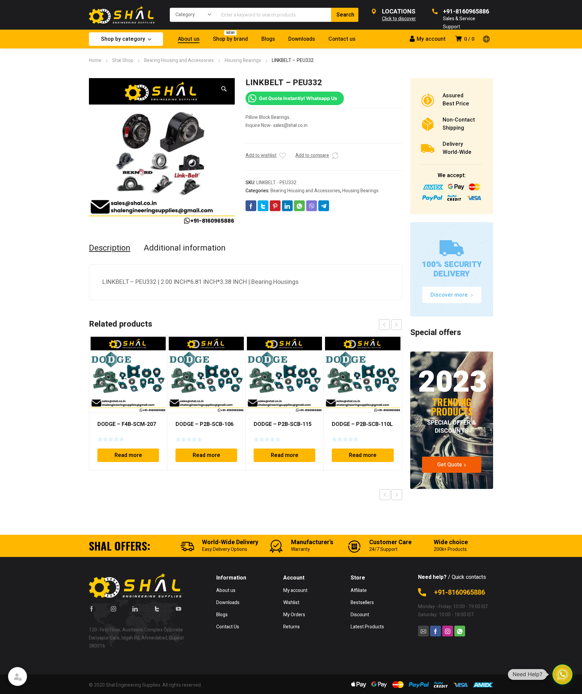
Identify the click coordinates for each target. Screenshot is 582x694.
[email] (423, 631)
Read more (128, 455)
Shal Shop (122, 60)
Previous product (385, 494)
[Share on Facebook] (251, 205)
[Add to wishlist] (282, 155)
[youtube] (178, 608)
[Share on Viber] (311, 205)
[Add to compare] (335, 155)
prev (384, 324)
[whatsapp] (459, 631)
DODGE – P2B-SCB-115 (283, 424)
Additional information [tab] (185, 248)
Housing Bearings (243, 60)
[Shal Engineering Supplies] (122, 15)
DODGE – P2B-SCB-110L (362, 424)
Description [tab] (109, 248)
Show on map (103, 659)
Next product (396, 494)
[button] (224, 89)
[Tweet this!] (263, 205)
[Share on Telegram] (323, 205)
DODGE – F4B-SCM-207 (126, 424)
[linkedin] (135, 608)
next (396, 324)
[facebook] (91, 608)
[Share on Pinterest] (275, 205)
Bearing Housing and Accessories (179, 60)
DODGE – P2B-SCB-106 (204, 424)
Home (95, 60)
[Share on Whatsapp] (299, 205)
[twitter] (157, 608)
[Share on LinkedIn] (287, 205)
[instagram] (113, 608)
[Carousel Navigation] (390, 324)
